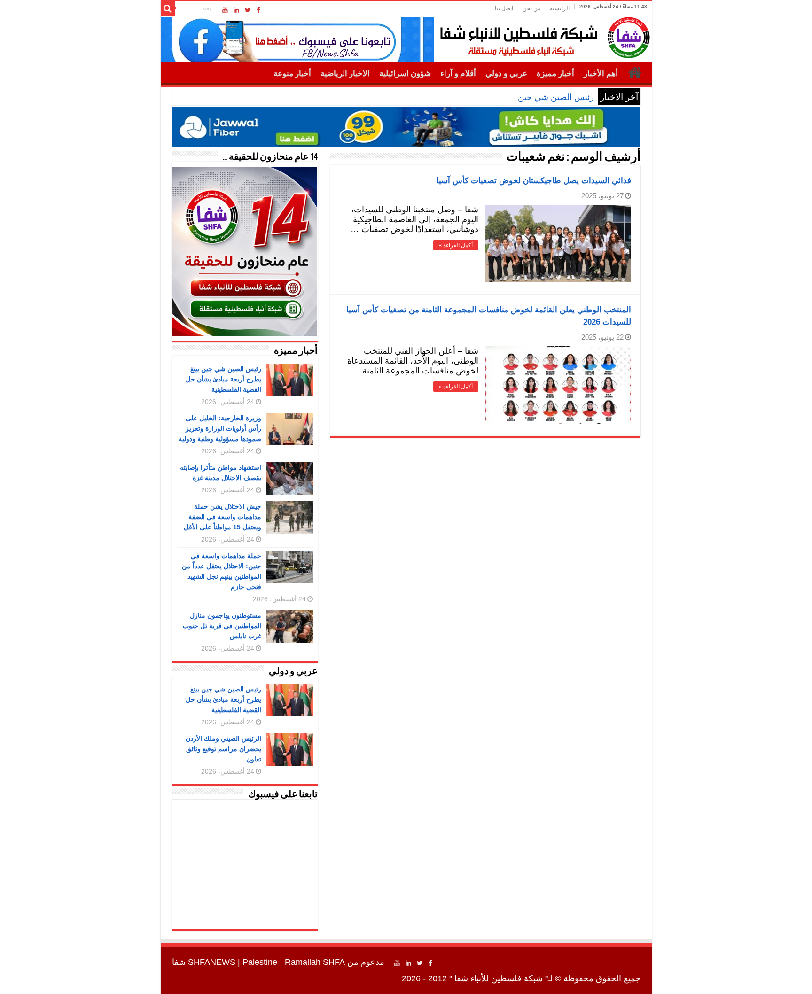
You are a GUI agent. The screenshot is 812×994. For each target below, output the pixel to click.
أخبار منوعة (292, 73)
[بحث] (168, 8)
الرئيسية (560, 8)
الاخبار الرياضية (345, 73)
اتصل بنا (504, 8)
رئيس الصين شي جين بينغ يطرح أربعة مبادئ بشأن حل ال (494, 97)
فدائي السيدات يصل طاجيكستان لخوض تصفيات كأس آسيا (534, 180)
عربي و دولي (506, 73)
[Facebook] (258, 10)
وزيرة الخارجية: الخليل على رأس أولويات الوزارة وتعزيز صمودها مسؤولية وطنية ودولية (220, 428)
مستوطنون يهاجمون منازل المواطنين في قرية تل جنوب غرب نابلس (222, 626)
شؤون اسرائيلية (405, 73)
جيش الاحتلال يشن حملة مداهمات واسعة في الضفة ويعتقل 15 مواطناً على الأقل (222, 517)
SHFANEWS (211, 962)
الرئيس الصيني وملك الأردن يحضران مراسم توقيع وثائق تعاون (223, 749)
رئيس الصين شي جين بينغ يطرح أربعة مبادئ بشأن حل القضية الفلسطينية (223, 379)
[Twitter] (248, 10)
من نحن (531, 8)
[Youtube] (225, 10)
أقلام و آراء (458, 73)
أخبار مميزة (555, 73)
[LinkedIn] (236, 10)
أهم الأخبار (601, 73)
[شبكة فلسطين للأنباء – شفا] (542, 35)
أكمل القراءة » (456, 245)
